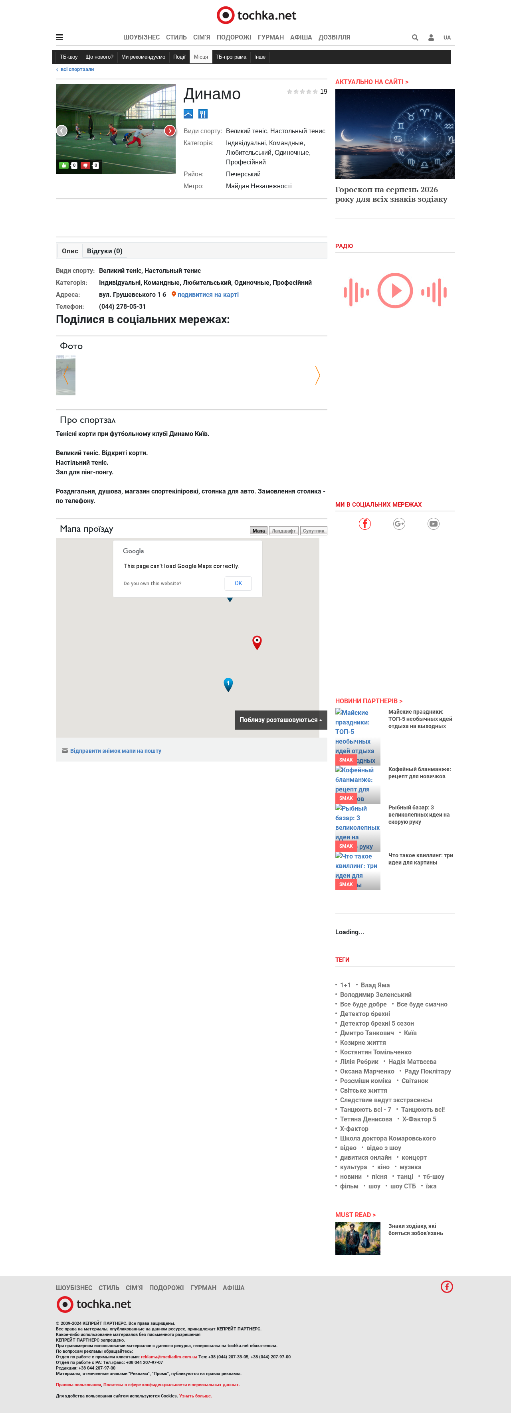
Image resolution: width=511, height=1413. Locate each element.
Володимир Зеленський (376, 995)
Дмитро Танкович (367, 1033)
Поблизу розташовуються (279, 720)
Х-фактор (354, 1129)
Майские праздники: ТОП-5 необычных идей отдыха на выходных (420, 718)
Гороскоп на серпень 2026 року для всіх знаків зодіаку (391, 194)
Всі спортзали (77, 69)
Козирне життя (363, 1042)
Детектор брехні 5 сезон (377, 1023)
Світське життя (363, 1090)
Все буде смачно (422, 1004)
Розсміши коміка (366, 1081)
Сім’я (201, 37)
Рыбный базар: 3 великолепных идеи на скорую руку (419, 814)
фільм (349, 1186)
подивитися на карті (208, 294)
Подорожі (234, 37)
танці (405, 1176)
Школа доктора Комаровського (388, 1138)
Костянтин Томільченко (376, 1052)
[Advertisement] (191, 216)
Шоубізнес (141, 37)
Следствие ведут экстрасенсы (386, 1100)
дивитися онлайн (366, 1157)
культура (353, 1167)
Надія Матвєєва (412, 1062)
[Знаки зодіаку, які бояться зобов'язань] (357, 1238)
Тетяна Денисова (366, 1119)
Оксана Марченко (367, 1071)
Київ (410, 1033)
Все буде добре (363, 1004)
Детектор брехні (365, 1014)
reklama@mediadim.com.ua (169, 1357)
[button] (431, 37)
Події (179, 57)
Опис (70, 251)
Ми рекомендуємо (143, 57)
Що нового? (99, 57)
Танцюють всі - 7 (365, 1109)
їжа (431, 1186)
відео (348, 1148)
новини (351, 1176)
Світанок (415, 1081)
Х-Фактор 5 (419, 1119)
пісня (379, 1176)
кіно (383, 1167)
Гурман (271, 37)
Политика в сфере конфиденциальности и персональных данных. (171, 1384)
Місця (201, 57)
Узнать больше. (195, 1396)
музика (411, 1167)
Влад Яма (375, 985)
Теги (343, 959)
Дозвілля (335, 37)
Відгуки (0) (105, 251)
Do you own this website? (153, 583)
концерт (414, 1157)
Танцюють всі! (423, 1109)
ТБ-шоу (69, 57)
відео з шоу (383, 1148)
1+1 (345, 985)
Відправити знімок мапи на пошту (115, 751)
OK (238, 583)
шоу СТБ (403, 1186)
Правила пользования (78, 1384)
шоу (374, 1186)
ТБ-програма (231, 57)
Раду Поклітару (427, 1071)
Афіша (301, 37)
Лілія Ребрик (359, 1062)
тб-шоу (433, 1176)
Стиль (176, 37)
